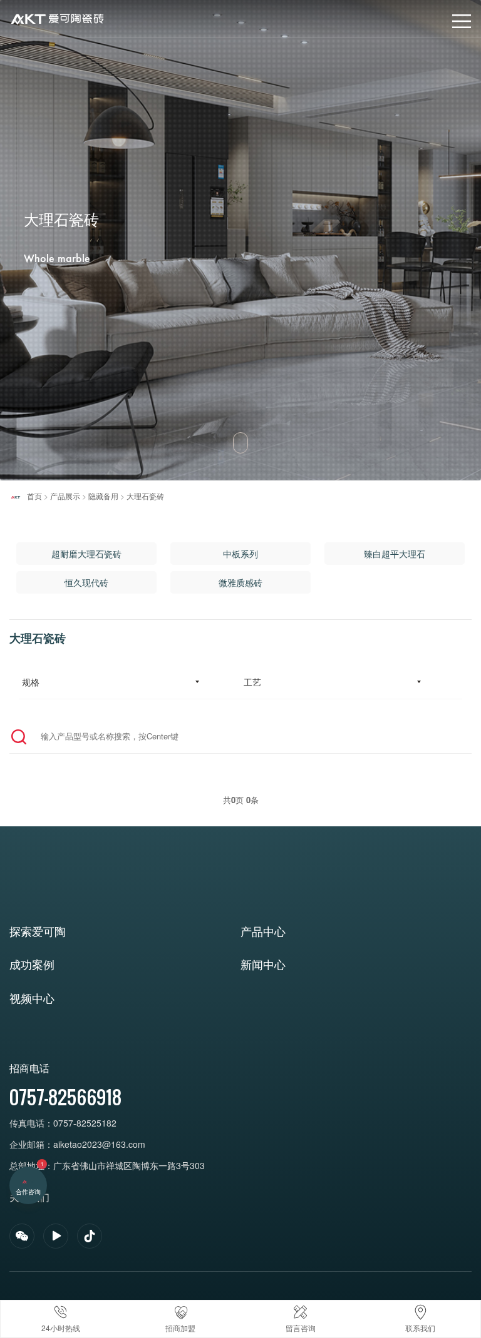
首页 (34, 495)
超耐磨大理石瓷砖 (86, 553)
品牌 (17, 13)
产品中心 (263, 931)
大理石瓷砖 (145, 495)
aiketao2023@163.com (100, 1144)
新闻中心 (263, 964)
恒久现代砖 (86, 582)
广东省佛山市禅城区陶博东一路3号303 (129, 1165)
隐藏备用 (103, 495)
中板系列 (240, 553)
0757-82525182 (84, 1123)
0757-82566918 (65, 1097)
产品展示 (65, 495)
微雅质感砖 (240, 582)
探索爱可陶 (37, 931)
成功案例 (31, 964)
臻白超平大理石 (394, 553)
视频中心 (31, 998)
